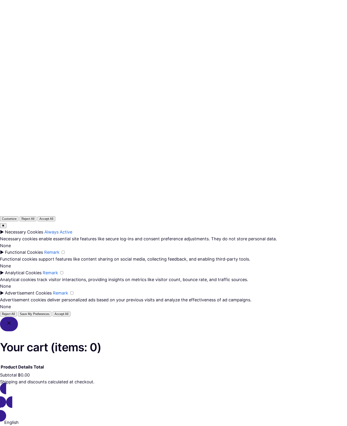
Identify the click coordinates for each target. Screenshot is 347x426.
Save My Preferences (35, 314)
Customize (9, 219)
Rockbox (19, 21)
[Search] (230, 135)
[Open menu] (151, 21)
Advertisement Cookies (28, 293)
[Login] (190, 21)
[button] (173, 422)
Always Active (58, 231)
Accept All (46, 219)
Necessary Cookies (24, 231)
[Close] (9, 324)
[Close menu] (165, 13)
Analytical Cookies (23, 272)
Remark (51, 252)
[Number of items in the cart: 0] (201, 22)
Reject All (27, 219)
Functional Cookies (24, 252)
